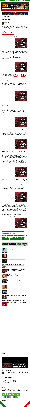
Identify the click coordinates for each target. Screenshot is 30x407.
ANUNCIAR (3, 381)
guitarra (24, 209)
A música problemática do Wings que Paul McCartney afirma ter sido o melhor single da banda (16, 270)
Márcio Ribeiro (7, 22)
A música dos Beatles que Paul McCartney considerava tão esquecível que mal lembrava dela (16, 280)
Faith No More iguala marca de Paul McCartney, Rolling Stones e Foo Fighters (16, 296)
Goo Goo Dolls (23, 76)
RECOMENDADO (15, 381)
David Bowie (22, 53)
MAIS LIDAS (14, 382)
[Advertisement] (8, 67)
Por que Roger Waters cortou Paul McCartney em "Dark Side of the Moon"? (16, 290)
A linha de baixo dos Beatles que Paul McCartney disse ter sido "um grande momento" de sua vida (17, 249)
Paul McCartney (9, 16)
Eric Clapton (11, 85)
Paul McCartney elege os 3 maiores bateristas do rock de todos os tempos (16, 285)
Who (12, 16)
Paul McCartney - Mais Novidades (7, 34)
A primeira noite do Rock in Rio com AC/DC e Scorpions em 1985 (16, 303)
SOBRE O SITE (4, 380)
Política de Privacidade (11, 391)
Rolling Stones (18, 231)
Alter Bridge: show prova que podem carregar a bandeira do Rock (13, 300)
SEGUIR (3, 386)
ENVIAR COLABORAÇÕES (5, 382)
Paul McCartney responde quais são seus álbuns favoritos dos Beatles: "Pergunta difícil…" (15, 275)
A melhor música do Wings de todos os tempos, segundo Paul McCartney (17, 254)
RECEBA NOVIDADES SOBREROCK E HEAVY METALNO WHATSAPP (2, 404)
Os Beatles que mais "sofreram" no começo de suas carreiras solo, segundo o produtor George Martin (16, 265)
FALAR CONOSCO (4, 387)
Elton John (9, 162)
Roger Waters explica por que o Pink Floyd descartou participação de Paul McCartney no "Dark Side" (16, 259)
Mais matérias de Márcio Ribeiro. (8, 377)
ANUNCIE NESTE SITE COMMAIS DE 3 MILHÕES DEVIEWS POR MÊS (27, 404)
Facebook (25, 237)
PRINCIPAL (14, 380)
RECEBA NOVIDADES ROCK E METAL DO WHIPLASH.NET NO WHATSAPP (15, 0)
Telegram (20, 237)
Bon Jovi (15, 76)
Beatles (7, 186)
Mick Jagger (18, 157)
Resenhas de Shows (4, 16)
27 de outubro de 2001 (9, 23)
